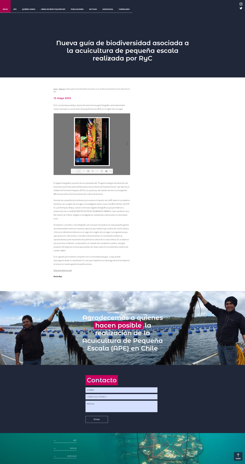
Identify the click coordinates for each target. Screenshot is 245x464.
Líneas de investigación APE (53, 9)
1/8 (78, 171)
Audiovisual (107, 9)
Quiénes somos (28, 9)
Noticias (93, 9)
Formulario (124, 9)
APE (14, 9)
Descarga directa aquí (63, 270)
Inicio (5, 9)
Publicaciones (77, 9)
